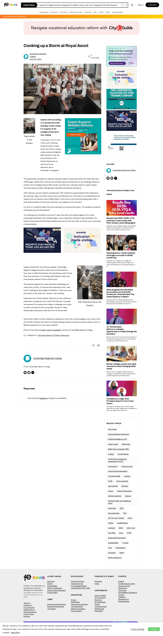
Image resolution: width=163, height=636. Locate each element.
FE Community (29, 607)
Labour (111, 491)
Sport (121, 533)
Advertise (87, 12)
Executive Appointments (56, 604)
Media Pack (75, 602)
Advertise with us (30, 612)
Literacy (128, 496)
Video (97, 584)
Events (101, 12)
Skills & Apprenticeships (56, 590)
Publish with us (29, 610)
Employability (52, 586)
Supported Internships (117, 538)
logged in (43, 398)
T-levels (125, 543)
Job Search (51, 609)
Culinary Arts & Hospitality (50, 330)
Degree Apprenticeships (117, 471)
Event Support (76, 611)
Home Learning (122, 481)
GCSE (110, 481)
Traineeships (120, 548)
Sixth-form (131, 528)
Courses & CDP (124, 586)
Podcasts (98, 581)
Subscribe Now (117, 12)
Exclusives (54, 12)
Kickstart (124, 486)
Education (51, 581)
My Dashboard (100, 602)
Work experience (114, 557)
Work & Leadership (54, 588)
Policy (130, 518)
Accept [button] (154, 629)
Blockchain (126, 444)
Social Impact (52, 592)
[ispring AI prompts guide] (42, 251)
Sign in (141, 5)
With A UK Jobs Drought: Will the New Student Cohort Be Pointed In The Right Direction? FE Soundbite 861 (79, 5)
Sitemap (27, 616)
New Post (98, 600)
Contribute (63, 12)
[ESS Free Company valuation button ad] (121, 99)
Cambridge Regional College (47, 358)
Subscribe (152, 5)
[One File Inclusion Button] (82, 251)
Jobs (95, 12)
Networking (122, 588)
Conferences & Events (126, 584)
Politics (110, 523)
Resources (65, 335)
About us (27, 603)
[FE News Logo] (10, 4)
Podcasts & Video (76, 12)
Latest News (43, 12)
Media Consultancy (78, 609)
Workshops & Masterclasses (123, 600)
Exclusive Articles (77, 581)
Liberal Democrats (124, 491)
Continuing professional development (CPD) (117, 460)
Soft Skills (111, 533)
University (112, 552)
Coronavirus (112, 466)
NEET (122, 508)
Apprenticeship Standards (118, 434)
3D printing (112, 429)
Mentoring (112, 508)
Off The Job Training (116, 518)
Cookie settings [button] (137, 629)
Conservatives (123, 454)
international (113, 486)
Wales (121, 552)
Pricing (73, 600)
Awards (121, 581)
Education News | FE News (49, 335)
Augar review (113, 444)
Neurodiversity (114, 513)
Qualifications (122, 523)
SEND (121, 528)
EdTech (50, 584)
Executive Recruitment (55, 606)
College (111, 454)
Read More (15, 632)
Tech (110, 548)
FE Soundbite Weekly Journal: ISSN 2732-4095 (80, 587)
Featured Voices (77, 584)
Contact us (28, 605)
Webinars (121, 597)
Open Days (122, 590)
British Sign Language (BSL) (118, 449)
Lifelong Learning (114, 496)
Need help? (99, 611)
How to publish (100, 595)
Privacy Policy (29, 614)
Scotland (111, 528)
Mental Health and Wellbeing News (119, 502)
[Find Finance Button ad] (121, 56)
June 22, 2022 (35, 59)
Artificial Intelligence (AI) (117, 439)
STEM (129, 533)
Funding (127, 476)
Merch (108, 12)
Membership (99, 609)
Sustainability (113, 543)
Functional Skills (114, 476)
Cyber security (127, 466)
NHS (125, 513)
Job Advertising (77, 606)
